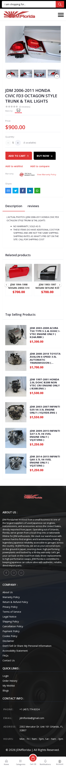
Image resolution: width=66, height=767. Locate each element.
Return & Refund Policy (15, 602)
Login (6, 675)
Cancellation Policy (13, 626)
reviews (33, 206)
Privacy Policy (10, 606)
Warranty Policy (11, 597)
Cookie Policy (10, 636)
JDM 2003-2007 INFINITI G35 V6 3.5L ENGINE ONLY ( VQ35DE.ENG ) (45, 409)
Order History (10, 680)
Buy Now (43, 155)
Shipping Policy (11, 621)
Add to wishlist (14, 166)
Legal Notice (9, 616)
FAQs (5, 655)
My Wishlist (9, 685)
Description (13, 206)
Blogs (6, 690)
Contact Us (9, 660)
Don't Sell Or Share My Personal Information (27, 645)
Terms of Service (12, 611)
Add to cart (17, 155)
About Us (8, 592)
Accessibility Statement (15, 650)
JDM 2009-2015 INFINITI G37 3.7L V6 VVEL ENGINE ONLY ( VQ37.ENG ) (45, 435)
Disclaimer (8, 641)
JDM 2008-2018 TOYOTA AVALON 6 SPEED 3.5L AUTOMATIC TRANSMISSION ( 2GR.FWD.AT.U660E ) (45, 358)
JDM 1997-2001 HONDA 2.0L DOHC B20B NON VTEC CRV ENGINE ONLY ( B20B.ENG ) (45, 384)
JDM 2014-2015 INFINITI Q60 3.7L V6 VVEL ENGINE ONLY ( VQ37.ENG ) (45, 461)
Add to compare (39, 166)
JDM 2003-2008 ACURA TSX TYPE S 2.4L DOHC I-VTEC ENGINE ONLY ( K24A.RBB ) (45, 332)
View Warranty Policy (46, 174)
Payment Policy (11, 631)
